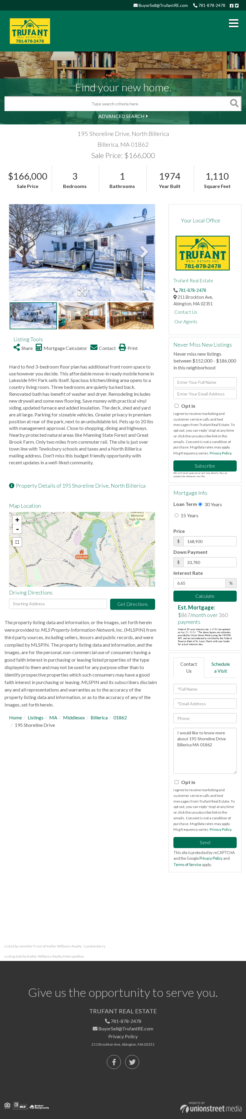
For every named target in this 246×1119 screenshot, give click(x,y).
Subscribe (205, 465)
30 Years (212, 504)
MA (53, 717)
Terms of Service (187, 864)
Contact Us (185, 312)
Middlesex (74, 717)
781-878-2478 (211, 5)
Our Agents (185, 321)
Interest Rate (188, 573)
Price (179, 531)
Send (205, 842)
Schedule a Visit (221, 667)
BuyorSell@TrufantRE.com (163, 5)
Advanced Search (121, 116)
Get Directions (132, 604)
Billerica (99, 717)
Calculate (204, 596)
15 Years (189, 515)
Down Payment (190, 552)
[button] (234, 103)
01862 (120, 717)
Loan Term (185, 504)
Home (15, 717)
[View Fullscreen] (17, 542)
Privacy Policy (220, 453)
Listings (36, 717)
